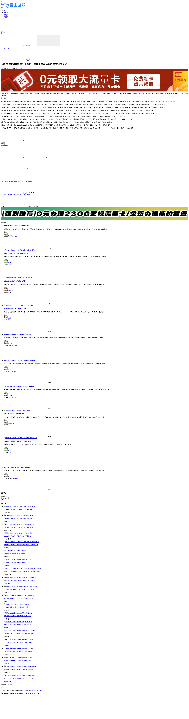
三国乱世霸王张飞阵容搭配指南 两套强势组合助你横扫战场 (19, 580)
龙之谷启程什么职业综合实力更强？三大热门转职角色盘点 (19, 509)
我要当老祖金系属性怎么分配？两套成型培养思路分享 (18, 518)
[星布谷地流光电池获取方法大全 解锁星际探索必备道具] (18, 648)
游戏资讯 (6, 14)
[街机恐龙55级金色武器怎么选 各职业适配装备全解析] (18, 657)
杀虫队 (2, 68)
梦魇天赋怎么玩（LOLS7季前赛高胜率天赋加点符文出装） (19, 386)
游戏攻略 (6, 12)
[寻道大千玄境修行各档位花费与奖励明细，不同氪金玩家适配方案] (21, 542)
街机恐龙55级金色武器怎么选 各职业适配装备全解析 (17, 660)
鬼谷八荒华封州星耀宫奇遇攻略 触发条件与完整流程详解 (18, 678)
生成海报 (25, 168)
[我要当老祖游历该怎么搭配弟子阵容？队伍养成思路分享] (19, 524)
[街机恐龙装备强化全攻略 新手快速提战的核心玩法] (17, 559)
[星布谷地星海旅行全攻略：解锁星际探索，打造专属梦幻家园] (20, 586)
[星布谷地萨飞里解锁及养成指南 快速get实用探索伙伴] (18, 622)
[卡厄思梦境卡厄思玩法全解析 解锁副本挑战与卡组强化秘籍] (20, 666)
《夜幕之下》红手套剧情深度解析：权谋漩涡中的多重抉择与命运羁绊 (22, 571)
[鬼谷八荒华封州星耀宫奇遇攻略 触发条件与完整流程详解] (19, 675)
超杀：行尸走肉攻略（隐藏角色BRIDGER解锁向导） (18, 467)
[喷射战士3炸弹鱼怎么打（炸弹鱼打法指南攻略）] (17, 250)
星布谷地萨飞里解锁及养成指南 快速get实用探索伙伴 (17, 625)
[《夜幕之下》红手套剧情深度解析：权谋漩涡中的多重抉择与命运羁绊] (22, 568)
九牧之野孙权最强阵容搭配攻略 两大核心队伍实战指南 (18, 642)
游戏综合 (6, 17)
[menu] (1, 1)
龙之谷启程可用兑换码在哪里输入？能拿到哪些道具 (17, 536)
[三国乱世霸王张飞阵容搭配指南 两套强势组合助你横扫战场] (20, 577)
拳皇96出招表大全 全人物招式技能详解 (14, 413)
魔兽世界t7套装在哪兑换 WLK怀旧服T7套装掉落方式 (18, 334)
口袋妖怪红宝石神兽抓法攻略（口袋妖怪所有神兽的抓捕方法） (20, 360)
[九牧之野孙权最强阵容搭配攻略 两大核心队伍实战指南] (18, 639)
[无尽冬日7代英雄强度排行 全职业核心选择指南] (16, 604)
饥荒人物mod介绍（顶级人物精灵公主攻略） (15, 308)
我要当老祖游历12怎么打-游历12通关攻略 (14, 553)
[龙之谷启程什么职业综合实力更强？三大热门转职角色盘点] (19, 506)
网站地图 (39, 690)
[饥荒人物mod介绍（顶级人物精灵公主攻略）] (16, 305)
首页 (5, 10)
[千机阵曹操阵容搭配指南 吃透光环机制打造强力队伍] (18, 613)
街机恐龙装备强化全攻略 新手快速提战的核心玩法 (17, 562)
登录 (2, 32)
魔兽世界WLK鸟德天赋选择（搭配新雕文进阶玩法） (17, 225)
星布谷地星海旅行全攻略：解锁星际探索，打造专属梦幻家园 (19, 589)
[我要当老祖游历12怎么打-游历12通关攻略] (15, 550)
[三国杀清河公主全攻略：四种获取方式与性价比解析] (18, 438)
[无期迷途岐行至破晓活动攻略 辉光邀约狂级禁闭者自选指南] (20, 630)
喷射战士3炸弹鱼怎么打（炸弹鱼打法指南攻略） (16, 253)
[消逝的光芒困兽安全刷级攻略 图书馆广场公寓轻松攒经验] (19, 595)
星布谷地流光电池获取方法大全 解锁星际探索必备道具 (18, 651)
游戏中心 (6, 16)
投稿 (2, 33)
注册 (4, 32)
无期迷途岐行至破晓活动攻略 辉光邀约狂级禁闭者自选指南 (19, 633)
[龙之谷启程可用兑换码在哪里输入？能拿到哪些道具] (18, 533)
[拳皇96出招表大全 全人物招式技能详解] (14, 410)
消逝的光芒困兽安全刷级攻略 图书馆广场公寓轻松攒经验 (18, 598)
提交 (2, 499)
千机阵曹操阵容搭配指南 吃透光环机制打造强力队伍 (17, 616)
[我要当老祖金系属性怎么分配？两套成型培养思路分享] (18, 515)
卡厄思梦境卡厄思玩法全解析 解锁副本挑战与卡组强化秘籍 (19, 669)
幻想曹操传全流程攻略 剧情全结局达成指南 (15, 281)
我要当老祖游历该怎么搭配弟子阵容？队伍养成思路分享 (18, 527)
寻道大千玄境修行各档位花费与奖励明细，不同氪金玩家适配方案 (21, 545)
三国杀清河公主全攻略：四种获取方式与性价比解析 (17, 441)
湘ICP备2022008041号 (31, 690)
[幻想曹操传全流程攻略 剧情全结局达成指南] (16, 277)
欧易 (2, 687)
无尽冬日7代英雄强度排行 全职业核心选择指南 (16, 607)
